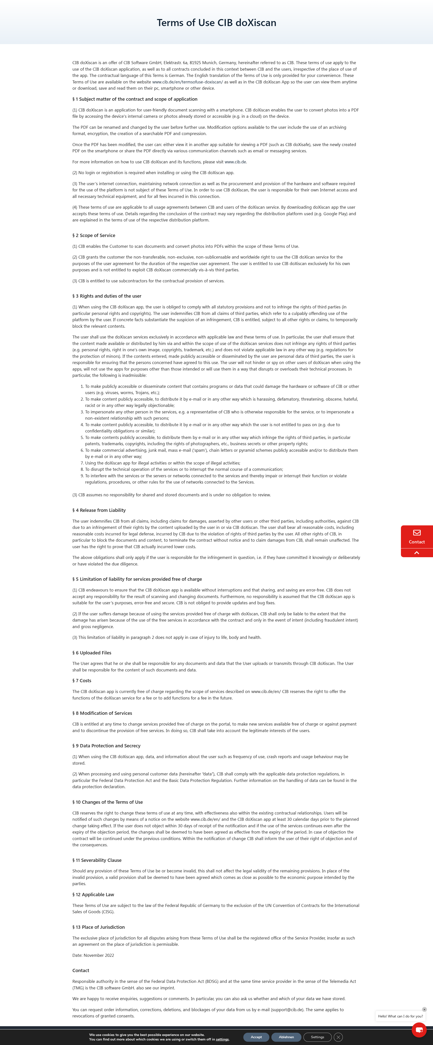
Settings (317, 1037)
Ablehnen (286, 1037)
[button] (419, 1029)
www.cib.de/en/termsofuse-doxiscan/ (187, 82)
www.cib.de (235, 162)
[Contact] (417, 532)
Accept (256, 1037)
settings (222, 1039)
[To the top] (417, 552)
